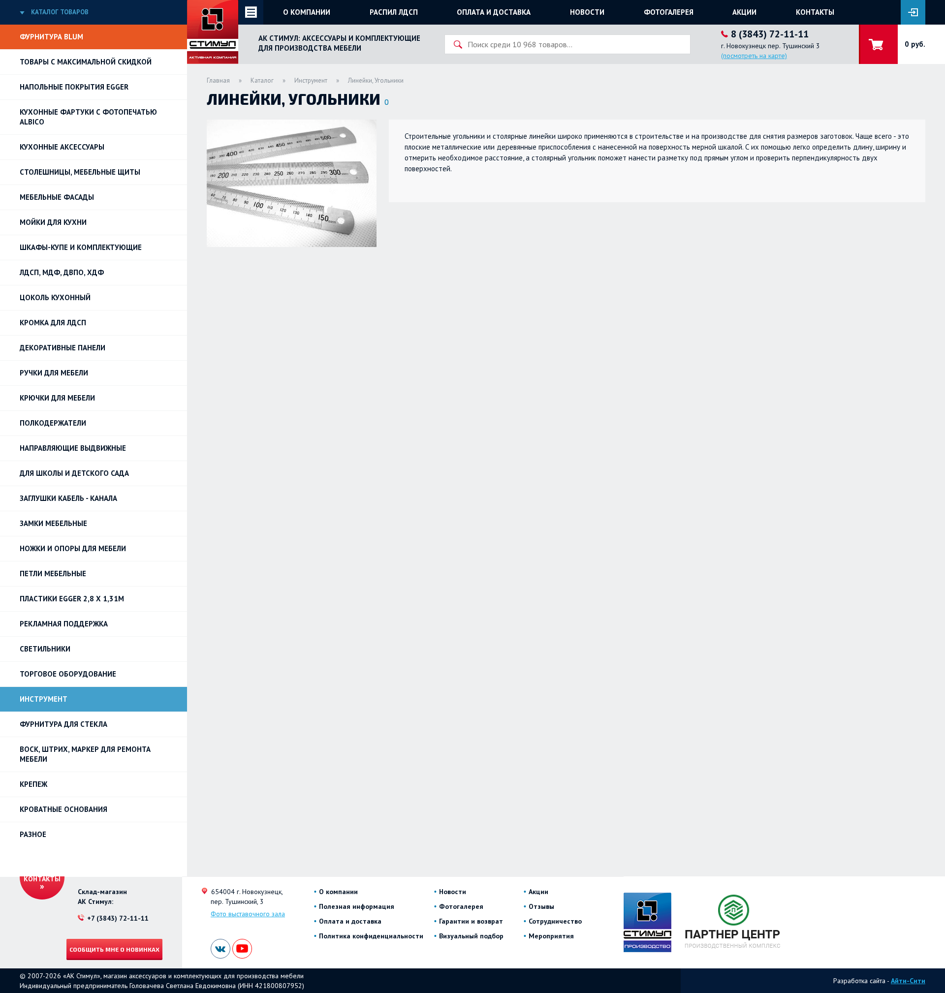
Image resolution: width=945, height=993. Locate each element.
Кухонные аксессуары (62, 147)
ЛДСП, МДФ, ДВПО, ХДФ (62, 272)
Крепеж (33, 784)
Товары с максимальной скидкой (86, 61)
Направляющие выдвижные (73, 448)
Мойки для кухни (53, 222)
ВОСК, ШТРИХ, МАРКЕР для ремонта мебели (85, 754)
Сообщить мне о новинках (114, 949)
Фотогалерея (668, 12)
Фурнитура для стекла (63, 724)
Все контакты (42, 874)
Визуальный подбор (471, 935)
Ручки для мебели (54, 372)
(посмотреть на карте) (754, 55)
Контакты (815, 12)
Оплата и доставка (494, 12)
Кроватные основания (63, 809)
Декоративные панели (62, 347)
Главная (218, 80)
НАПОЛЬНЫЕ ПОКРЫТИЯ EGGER (74, 87)
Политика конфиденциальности (371, 935)
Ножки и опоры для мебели (73, 548)
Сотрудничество (555, 921)
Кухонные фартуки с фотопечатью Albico (88, 116)
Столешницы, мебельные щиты (80, 172)
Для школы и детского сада (74, 473)
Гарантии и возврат (471, 921)
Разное (33, 834)
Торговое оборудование (68, 674)
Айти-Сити (908, 980)
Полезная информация (356, 906)
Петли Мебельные (53, 573)
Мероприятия (551, 935)
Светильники (45, 648)
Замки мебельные (53, 523)
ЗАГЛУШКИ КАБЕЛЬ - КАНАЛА (68, 498)
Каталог (262, 80)
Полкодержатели (53, 423)
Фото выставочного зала (248, 913)
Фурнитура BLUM (51, 36)
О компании (306, 12)
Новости (587, 12)
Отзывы (541, 906)
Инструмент (43, 699)
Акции (744, 12)
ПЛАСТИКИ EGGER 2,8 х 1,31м (72, 598)
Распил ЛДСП (394, 12)
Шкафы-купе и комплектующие (81, 247)
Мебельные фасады (57, 197)
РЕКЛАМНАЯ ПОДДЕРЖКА (64, 623)
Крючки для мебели (57, 398)
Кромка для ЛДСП (53, 322)
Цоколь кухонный (55, 297)
